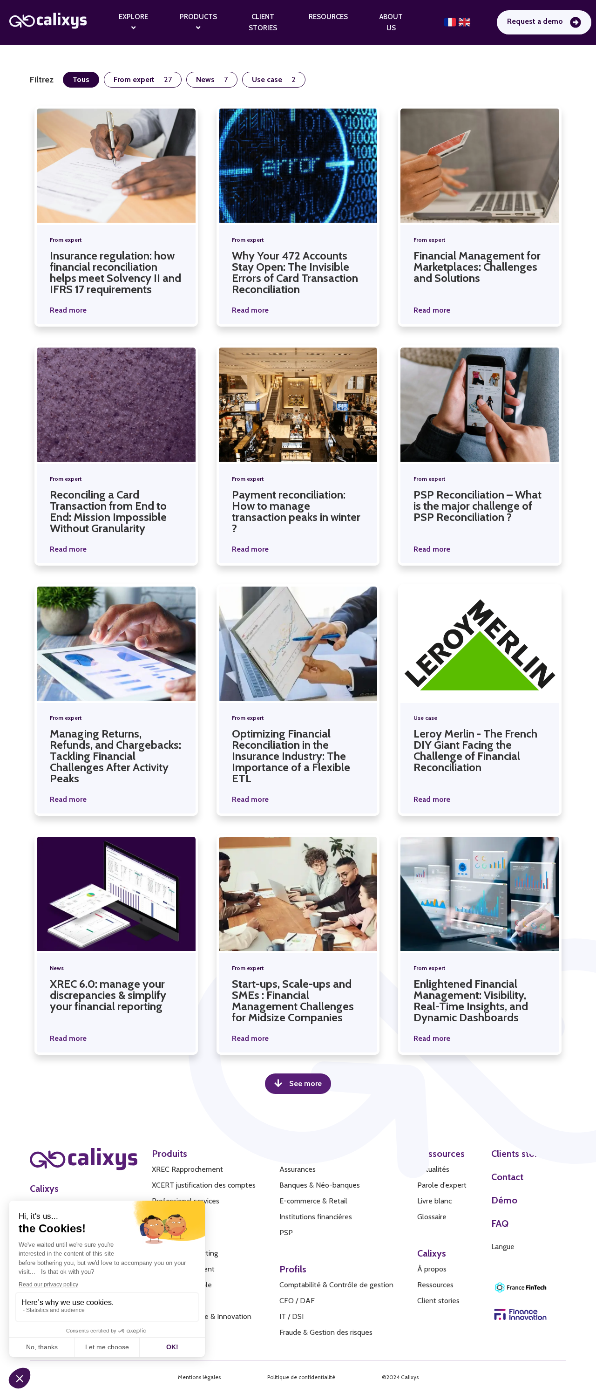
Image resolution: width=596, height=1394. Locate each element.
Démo (504, 1200)
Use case (425, 717)
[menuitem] (133, 22)
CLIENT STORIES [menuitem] (263, 22)
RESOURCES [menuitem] (328, 17)
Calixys (44, 1188)
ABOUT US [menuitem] (391, 22)
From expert (66, 239)
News (57, 967)
